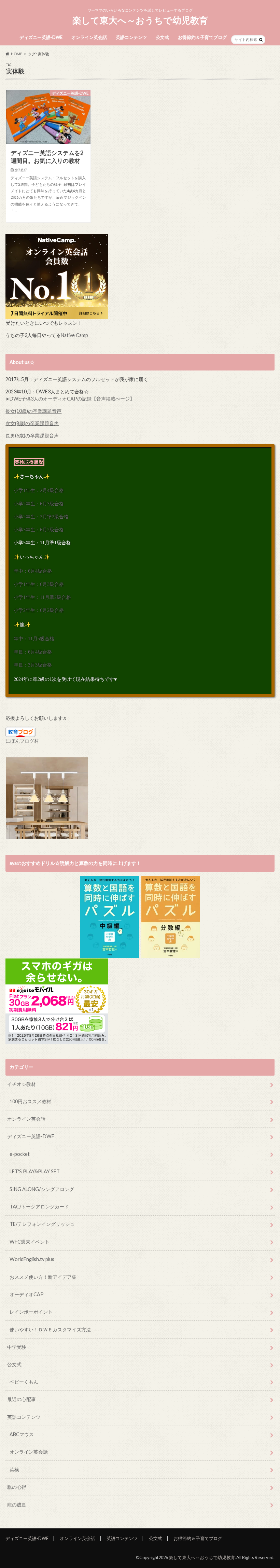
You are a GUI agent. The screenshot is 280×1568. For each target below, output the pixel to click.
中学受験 (16, 1347)
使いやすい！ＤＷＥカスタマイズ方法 (50, 1329)
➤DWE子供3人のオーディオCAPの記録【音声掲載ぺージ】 (70, 399)
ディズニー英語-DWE (40, 37)
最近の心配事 (21, 1399)
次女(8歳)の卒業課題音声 (32, 423)
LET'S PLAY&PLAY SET (35, 1171)
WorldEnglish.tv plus (32, 1259)
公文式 (162, 37)
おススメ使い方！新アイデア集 (43, 1277)
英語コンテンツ (131, 37)
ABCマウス (22, 1434)
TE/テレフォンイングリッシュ (42, 1224)
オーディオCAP (27, 1294)
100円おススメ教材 (30, 1101)
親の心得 (16, 1487)
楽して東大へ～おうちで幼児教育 (140, 20)
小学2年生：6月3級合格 (39, 503)
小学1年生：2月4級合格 (39, 490)
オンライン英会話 (89, 37)
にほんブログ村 (22, 741)
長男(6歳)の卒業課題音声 (32, 435)
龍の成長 (16, 1505)
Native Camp (74, 335)
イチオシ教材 (21, 1084)
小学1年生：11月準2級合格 (42, 597)
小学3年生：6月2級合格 (39, 529)
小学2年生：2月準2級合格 (41, 516)
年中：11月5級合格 (34, 638)
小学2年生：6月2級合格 (39, 610)
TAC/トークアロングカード (39, 1206)
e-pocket (20, 1154)
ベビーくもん (24, 1382)
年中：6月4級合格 (33, 571)
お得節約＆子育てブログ (202, 37)
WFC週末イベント (30, 1242)
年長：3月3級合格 (33, 665)
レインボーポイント (31, 1312)
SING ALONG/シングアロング (42, 1189)
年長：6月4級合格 (33, 652)
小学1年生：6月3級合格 (39, 584)
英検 (14, 1469)
